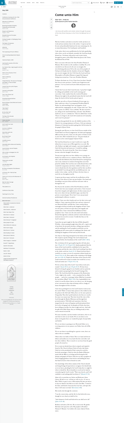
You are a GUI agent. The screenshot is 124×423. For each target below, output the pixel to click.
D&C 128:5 (86, 240)
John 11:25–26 (60, 401)
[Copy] (51, 25)
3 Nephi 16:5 (71, 245)
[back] (2, 7)
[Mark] (51, 22)
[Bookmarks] (114, 6)
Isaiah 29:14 (64, 267)
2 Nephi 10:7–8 (62, 245)
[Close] (51, 19)
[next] (122, 213)
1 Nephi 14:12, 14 (72, 261)
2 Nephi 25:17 (75, 267)
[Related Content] (118, 6)
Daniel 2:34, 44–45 (60, 255)
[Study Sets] (111, 6)
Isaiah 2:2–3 (72, 251)
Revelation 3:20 (76, 388)
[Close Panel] (21, 7)
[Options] (121, 6)
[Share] (51, 27)
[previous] (25, 213)
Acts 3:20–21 (61, 257)
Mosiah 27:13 (85, 374)
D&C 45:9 (72, 279)
